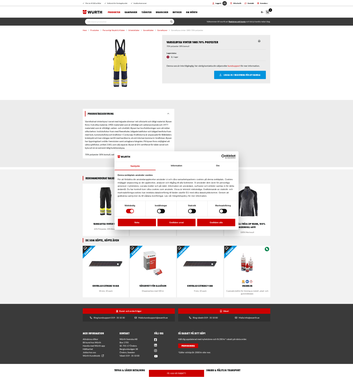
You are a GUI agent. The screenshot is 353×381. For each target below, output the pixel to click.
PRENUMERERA (188, 346)
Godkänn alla (216, 222)
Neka (136, 222)
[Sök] (171, 21)
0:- (265, 11)
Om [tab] (218, 165)
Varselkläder (148, 30)
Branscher (162, 12)
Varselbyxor (162, 30)
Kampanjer (131, 12)
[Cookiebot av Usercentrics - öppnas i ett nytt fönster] (223, 156)
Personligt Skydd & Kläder (114, 30)
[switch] (161, 211)
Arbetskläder (134, 30)
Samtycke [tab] (135, 166)
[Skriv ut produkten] (259, 41)
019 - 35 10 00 (132, 355)
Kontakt (251, 3)
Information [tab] (176, 165)
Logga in (218, 3)
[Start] (93, 12)
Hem (85, 30)
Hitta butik (237, 3)
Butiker (177, 12)
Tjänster (146, 12)
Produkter (114, 12)
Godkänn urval (176, 222)
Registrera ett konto (237, 21)
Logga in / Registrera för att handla (242, 75)
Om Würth (191, 12)
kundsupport (234, 65)
